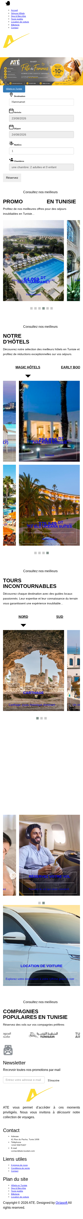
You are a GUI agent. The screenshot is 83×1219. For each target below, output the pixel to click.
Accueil (14, 10)
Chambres (18, 161)
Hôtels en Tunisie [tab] (14, 89)
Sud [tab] (59, 617)
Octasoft (62, 1202)
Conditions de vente (20, 1168)
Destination (19, 96)
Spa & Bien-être (18, 16)
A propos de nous (19, 1165)
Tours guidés (17, 19)
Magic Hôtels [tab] (28, 367)
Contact (14, 28)
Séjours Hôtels (18, 13)
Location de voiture (20, 22)
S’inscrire (53, 1080)
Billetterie (15, 25)
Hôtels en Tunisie (19, 1185)
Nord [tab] (23, 617)
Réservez (12, 177)
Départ (17, 128)
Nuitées (17, 145)
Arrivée (17, 112)
